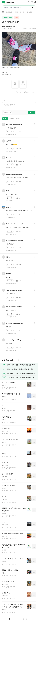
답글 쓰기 (18, 131)
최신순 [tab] (12, 118)
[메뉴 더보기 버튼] (2, 12)
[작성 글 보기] (34, 2)
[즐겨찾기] (18, 360)
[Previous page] (9, 619)
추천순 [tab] (5, 118)
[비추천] (11, 131)
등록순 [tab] (18, 118)
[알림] (28, 2)
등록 (31, 112)
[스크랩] (31, 2)
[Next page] (29, 619)
